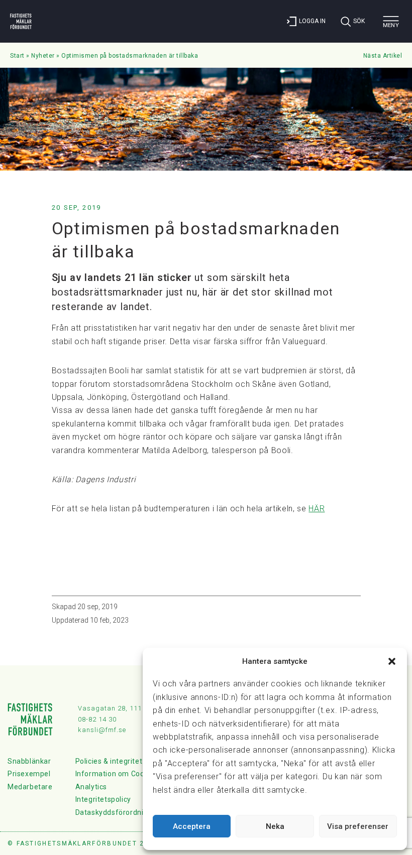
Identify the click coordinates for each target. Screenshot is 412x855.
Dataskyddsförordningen (118, 812)
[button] (392, 661)
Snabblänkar (29, 761)
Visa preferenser (357, 826)
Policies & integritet (109, 761)
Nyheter (43, 55)
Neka (275, 826)
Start (17, 55)
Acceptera (192, 826)
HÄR (316, 508)
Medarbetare (30, 787)
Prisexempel (29, 774)
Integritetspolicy (103, 799)
